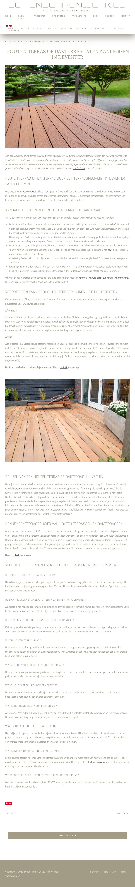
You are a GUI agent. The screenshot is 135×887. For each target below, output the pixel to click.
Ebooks (109, 16)
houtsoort (17, 488)
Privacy (94, 872)
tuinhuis (92, 277)
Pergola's (67, 28)
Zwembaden (14, 30)
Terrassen (10, 28)
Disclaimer (110, 872)
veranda (83, 277)
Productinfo (79, 16)
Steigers (25, 28)
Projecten (40, 16)
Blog (96, 16)
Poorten (81, 28)
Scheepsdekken (116, 28)
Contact (125, 16)
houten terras (29, 191)
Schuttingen (97, 28)
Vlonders (38, 28)
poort (108, 277)
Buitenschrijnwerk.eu (67, 5)
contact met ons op (94, 762)
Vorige (11, 813)
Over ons (21, 17)
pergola (100, 277)
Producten (58, 16)
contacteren (79, 168)
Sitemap (125, 872)
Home (8, 16)
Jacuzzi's (53, 28)
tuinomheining (121, 277)
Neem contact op (67, 835)
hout (110, 249)
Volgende (122, 813)
